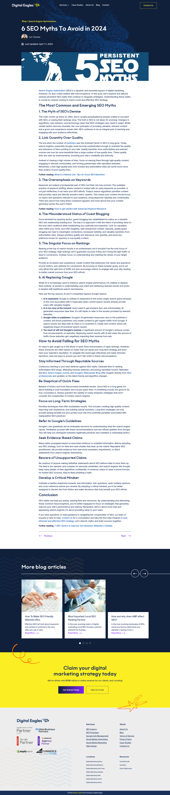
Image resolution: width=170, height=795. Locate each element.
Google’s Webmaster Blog (87, 373)
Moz (45, 373)
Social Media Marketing (96, 743)
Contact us (67, 518)
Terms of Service (127, 736)
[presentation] (135, 573)
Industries (123, 765)
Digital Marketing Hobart (94, 782)
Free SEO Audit (124, 761)
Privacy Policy (126, 739)
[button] (80, 643)
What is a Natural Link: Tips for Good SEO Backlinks (79, 174)
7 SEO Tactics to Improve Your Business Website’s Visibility (83, 526)
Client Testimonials (126, 768)
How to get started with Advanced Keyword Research (80, 209)
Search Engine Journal (58, 373)
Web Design (91, 746)
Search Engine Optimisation (42, 21)
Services (63, 5)
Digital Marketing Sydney (94, 761)
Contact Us (124, 746)
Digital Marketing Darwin (94, 779)
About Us (90, 5)
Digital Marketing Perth (93, 775)
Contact (105, 5)
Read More (30, 633)
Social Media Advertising (97, 739)
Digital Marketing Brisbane (94, 765)
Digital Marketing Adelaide (94, 772)
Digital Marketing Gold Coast (95, 768)
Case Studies (77, 5)
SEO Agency (91, 729)
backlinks (71, 143)
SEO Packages (92, 733)
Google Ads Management (97, 736)
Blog (98, 5)
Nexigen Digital (77, 793)
